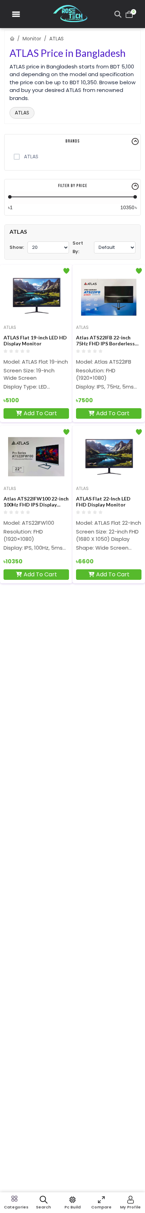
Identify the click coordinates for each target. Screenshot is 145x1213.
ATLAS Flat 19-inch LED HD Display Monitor (35, 340)
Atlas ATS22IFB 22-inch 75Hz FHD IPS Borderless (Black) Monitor (105, 341)
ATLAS (22, 112)
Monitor (32, 38)
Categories (14, 1207)
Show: (17, 247)
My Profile (130, 1207)
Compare (101, 1207)
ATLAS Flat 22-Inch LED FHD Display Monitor (103, 502)
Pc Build (72, 1207)
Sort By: (77, 247)
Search (43, 1207)
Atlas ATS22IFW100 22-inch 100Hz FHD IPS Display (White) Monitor (36, 502)
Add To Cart (40, 413)
